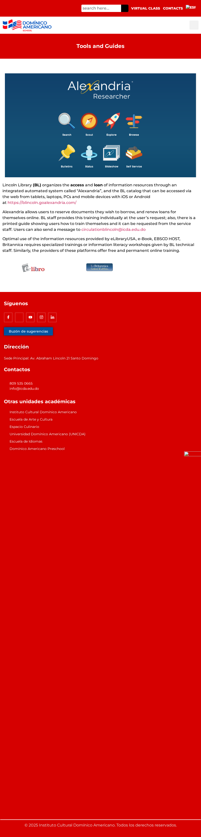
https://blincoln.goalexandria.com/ (42, 202)
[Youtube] (30, 317)
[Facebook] (8, 317)
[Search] (124, 8)
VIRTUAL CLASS (145, 8)
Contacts (173, 8)
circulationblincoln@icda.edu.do (113, 229)
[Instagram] (41, 317)
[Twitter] (19, 317)
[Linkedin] (52, 317)
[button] (194, 25)
